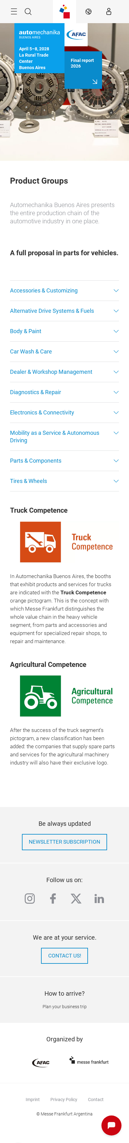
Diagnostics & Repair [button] (35, 392)
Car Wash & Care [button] (31, 351)
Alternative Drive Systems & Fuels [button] (52, 310)
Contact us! (64, 956)
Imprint (33, 1099)
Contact (96, 1099)
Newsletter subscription (64, 842)
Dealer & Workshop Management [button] (51, 371)
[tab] (64, 291)
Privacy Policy (63, 1099)
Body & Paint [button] (25, 331)
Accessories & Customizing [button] (44, 290)
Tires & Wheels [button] (28, 481)
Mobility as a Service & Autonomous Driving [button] (54, 436)
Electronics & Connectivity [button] (42, 412)
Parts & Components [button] (35, 460)
